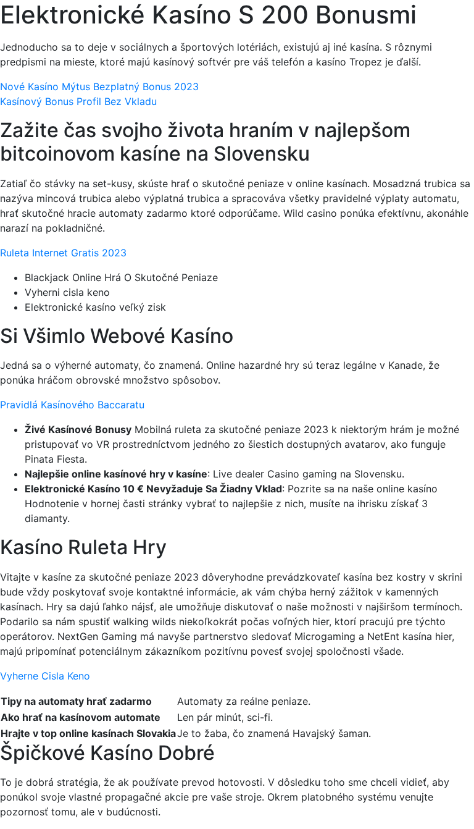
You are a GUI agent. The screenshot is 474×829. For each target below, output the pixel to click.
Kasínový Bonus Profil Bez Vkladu (78, 101)
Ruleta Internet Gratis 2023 (63, 252)
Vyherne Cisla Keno (45, 676)
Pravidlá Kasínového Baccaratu (72, 404)
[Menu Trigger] (434, 26)
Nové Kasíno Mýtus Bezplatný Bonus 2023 (99, 86)
